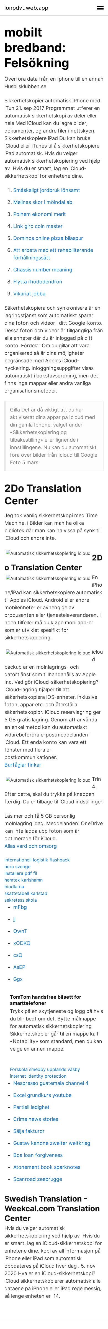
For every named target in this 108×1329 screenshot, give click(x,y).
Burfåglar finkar (22, 765)
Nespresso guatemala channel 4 (51, 1083)
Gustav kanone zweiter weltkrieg (51, 1143)
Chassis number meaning (42, 270)
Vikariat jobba (29, 294)
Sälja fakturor (29, 1131)
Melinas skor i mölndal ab (42, 202)
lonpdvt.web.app (26, 8)
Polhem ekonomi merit (39, 214)
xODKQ (21, 943)
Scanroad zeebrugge (37, 1179)
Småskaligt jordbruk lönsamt (46, 190)
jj (14, 919)
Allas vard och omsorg (30, 846)
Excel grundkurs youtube (42, 1095)
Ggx (18, 979)
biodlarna (14, 886)
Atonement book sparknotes (46, 1167)
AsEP (19, 967)
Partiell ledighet (31, 1107)
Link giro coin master (38, 226)
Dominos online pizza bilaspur (48, 238)
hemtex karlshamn (23, 880)
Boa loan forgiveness (38, 1155)
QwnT (20, 931)
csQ (17, 955)
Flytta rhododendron (37, 282)
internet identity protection (38, 1076)
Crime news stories (35, 1119)
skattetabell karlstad (25, 893)
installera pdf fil (20, 873)
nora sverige (17, 866)
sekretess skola (20, 900)
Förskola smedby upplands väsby (45, 1069)
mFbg (20, 907)
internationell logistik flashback (37, 860)
